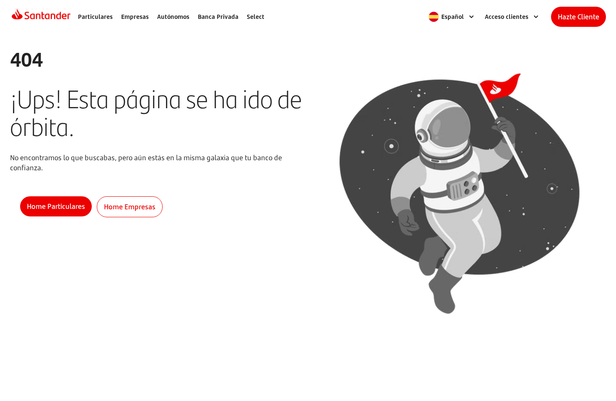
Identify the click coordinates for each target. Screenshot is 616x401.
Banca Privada (218, 17)
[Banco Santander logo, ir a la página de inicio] (41, 17)
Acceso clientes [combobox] (506, 17)
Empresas (135, 17)
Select (255, 17)
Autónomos (173, 17)
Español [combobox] (452, 17)
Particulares (95, 17)
